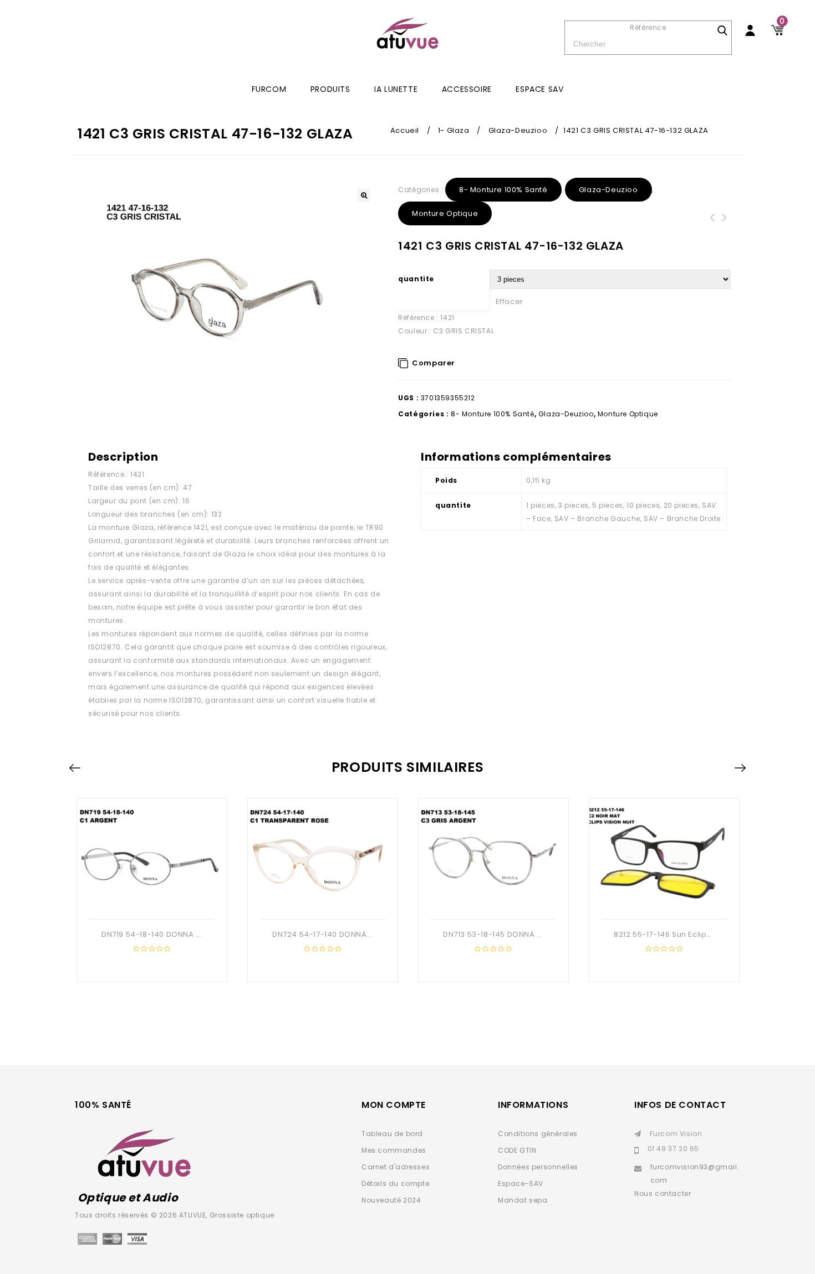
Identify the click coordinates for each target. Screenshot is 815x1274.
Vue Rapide (150, 901)
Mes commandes (393, 1150)
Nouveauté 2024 (391, 1200)
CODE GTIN (517, 1150)
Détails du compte (395, 1183)
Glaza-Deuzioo (518, 130)
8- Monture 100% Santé (503, 189)
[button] (363, 195)
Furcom (269, 89)
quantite (416, 278)
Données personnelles (538, 1167)
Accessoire (467, 89)
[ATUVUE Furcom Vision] (407, 33)
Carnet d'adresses (395, 1167)
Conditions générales (538, 1133)
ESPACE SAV (539, 89)
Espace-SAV (520, 1183)
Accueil (404, 130)
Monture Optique (445, 213)
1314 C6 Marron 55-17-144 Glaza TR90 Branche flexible (712, 231)
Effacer (509, 301)
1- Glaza (454, 130)
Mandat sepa (523, 1200)
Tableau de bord (392, 1133)
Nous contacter (662, 1193)
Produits (330, 89)
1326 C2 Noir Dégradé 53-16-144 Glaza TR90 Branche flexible (725, 231)
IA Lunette (395, 89)
